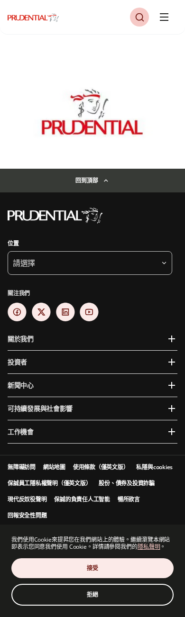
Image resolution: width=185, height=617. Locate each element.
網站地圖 (54, 467)
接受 (92, 568)
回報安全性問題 (27, 515)
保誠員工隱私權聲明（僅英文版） (49, 483)
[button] (139, 17)
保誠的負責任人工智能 (82, 499)
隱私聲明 (149, 547)
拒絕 (92, 594)
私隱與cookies (154, 467)
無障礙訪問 (22, 467)
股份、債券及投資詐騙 (127, 483)
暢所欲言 (129, 499)
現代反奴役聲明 (27, 499)
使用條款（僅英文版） (101, 467)
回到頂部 (86, 180)
